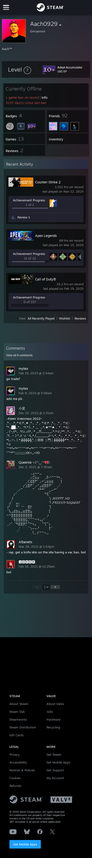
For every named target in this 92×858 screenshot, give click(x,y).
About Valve (55, 704)
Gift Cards (16, 735)
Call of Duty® (45, 279)
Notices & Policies (22, 770)
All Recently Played (41, 318)
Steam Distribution (22, 727)
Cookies (15, 778)
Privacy (14, 754)
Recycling (53, 727)
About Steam (18, 704)
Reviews (80, 318)
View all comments (19, 355)
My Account (55, 778)
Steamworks (18, 719)
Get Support (55, 770)
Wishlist (64, 318)
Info (44, 97)
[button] (19, 69)
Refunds (15, 786)
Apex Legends (46, 236)
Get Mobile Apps (25, 844)
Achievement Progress (29, 200)
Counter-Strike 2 (48, 182)
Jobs (49, 711)
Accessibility (18, 762)
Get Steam (53, 754)
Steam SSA (17, 711)
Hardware (53, 719)
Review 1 (23, 217)
